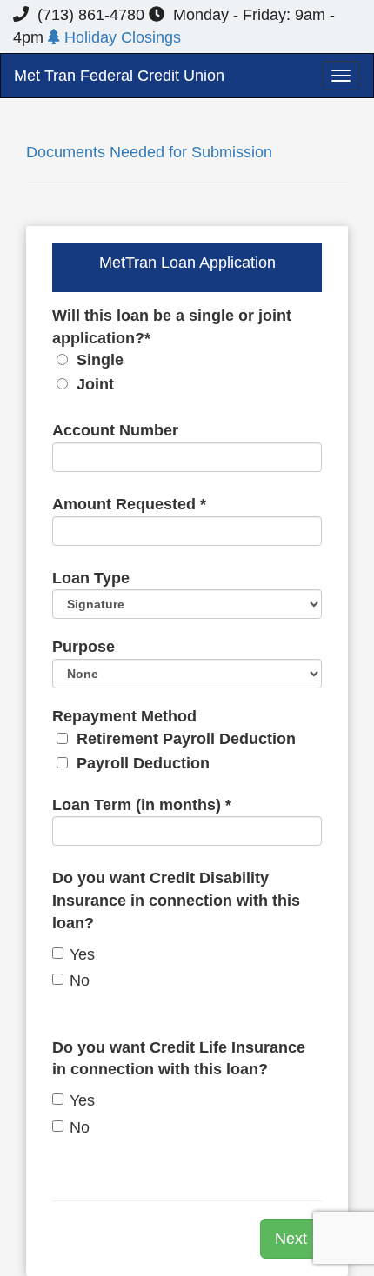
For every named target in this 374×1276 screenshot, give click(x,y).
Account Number (115, 430)
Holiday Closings (120, 37)
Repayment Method (174, 740)
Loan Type (91, 578)
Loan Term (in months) (141, 805)
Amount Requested (129, 504)
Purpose (83, 646)
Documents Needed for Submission (149, 152)
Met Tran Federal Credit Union (119, 75)
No (80, 980)
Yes (82, 954)
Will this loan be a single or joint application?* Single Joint (171, 350)
